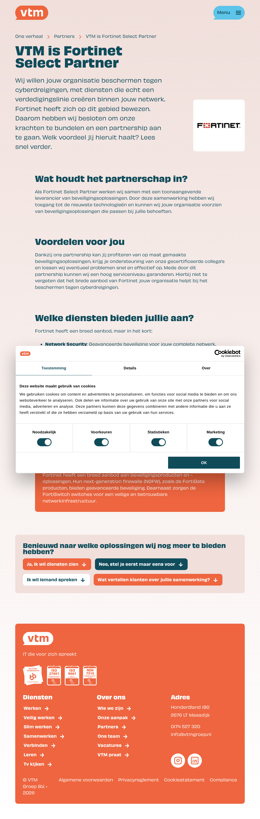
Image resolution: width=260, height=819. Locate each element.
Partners (64, 36)
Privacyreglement (138, 779)
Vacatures (110, 745)
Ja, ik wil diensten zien (53, 564)
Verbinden (36, 745)
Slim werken (38, 726)
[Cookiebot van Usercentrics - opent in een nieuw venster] (218, 353)
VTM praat (109, 754)
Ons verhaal (29, 36)
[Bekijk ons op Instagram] (178, 760)
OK (204, 462)
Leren (30, 754)
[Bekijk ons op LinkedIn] (195, 760)
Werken (32, 708)
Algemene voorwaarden (86, 779)
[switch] (101, 442)
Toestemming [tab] (53, 368)
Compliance (223, 779)
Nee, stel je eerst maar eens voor (137, 564)
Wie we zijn (110, 708)
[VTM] (31, 13)
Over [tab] (206, 368)
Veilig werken (39, 717)
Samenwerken (40, 736)
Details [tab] (130, 368)
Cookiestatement (184, 779)
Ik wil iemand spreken (52, 579)
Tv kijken (34, 764)
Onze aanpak (113, 717)
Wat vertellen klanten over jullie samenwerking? (154, 579)
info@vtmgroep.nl (191, 734)
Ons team (109, 736)
